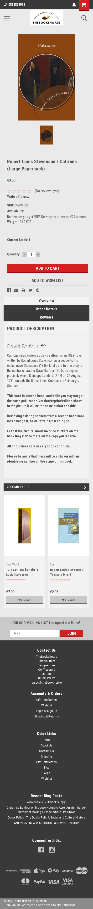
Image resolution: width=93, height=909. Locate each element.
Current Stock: (18, 240)
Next (86, 487)
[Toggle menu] (7, 18)
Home (47, 740)
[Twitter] (30, 290)
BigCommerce (25, 905)
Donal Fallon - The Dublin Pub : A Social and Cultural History (46, 817)
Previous (79, 487)
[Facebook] (9, 290)
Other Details (46, 309)
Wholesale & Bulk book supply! (46, 802)
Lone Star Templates (62, 905)
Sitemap (41, 901)
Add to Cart (24, 599)
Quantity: (13, 254)
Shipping (46, 756)
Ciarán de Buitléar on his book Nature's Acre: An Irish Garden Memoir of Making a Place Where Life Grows (47, 810)
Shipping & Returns (46, 716)
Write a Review (18, 197)
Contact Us (46, 751)
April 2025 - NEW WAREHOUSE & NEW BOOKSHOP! (46, 823)
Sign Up (52, 711)
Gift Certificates (46, 700)
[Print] (23, 290)
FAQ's (46, 773)
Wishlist (46, 705)
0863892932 (16, 4)
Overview (46, 301)
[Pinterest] (38, 290)
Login (39, 711)
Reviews (46, 317)
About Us (46, 745)
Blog (47, 767)
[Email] (16, 290)
